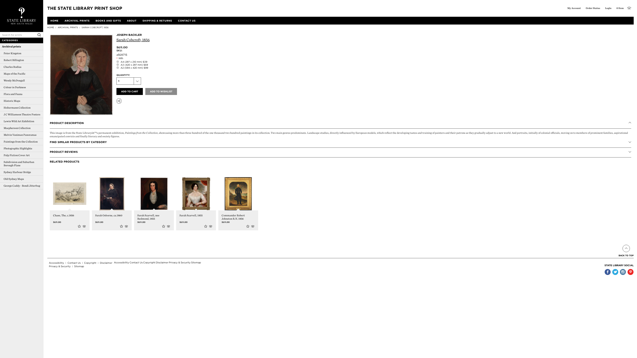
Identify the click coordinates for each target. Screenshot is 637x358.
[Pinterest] (631, 272)
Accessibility (56, 262)
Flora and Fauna (13, 94)
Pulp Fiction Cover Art (17, 155)
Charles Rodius (12, 66)
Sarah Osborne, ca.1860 (108, 215)
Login (608, 8)
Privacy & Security (60, 266)
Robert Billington (14, 60)
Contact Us (74, 262)
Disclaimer (106, 262)
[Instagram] (623, 272)
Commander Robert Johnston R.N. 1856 (233, 217)
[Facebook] (608, 272)
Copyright (90, 262)
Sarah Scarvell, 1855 (191, 215)
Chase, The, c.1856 (63, 215)
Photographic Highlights (18, 148)
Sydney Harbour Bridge (17, 172)
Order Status (593, 8)
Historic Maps (12, 100)
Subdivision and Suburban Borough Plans (19, 163)
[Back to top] (626, 244)
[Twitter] (615, 272)
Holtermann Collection (17, 107)
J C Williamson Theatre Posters (22, 114)
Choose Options (85, 226)
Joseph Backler (129, 34)
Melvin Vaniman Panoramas (20, 134)
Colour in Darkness (15, 87)
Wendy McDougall (14, 80)
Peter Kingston (12, 53)
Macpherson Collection (17, 128)
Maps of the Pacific (14, 73)
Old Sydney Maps (14, 178)
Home (50, 27)
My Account (574, 8)
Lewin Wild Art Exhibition (19, 121)
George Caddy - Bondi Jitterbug (22, 185)
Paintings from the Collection (21, 141)
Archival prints (11, 46)
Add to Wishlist (79, 226)
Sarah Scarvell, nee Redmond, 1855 (148, 217)
